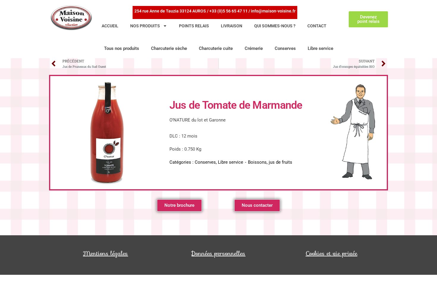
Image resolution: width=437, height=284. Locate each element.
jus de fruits (280, 162)
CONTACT (316, 25)
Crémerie (254, 48)
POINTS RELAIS (194, 25)
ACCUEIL (110, 25)
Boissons (257, 162)
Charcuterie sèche (169, 48)
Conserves (285, 48)
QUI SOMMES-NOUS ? (274, 25)
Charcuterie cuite (216, 48)
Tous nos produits (121, 48)
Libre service (320, 48)
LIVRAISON (231, 25)
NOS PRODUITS (145, 25)
